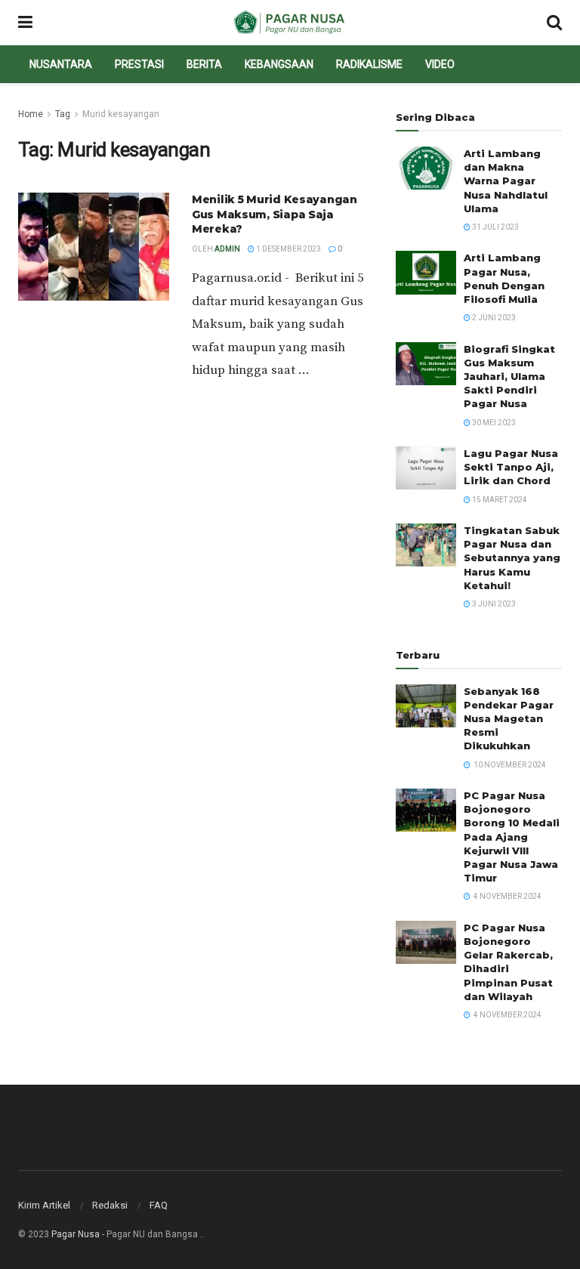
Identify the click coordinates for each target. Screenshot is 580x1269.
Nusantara (60, 64)
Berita (204, 64)
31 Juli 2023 (494, 227)
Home (30, 114)
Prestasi (139, 64)
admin (227, 249)
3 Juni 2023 (493, 604)
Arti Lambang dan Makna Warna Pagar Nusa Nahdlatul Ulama (506, 181)
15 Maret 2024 (498, 500)
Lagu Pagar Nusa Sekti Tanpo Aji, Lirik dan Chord (511, 466)
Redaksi (110, 1205)
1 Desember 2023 (288, 249)
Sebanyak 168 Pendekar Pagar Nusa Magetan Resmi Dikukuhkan (509, 718)
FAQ (159, 1205)
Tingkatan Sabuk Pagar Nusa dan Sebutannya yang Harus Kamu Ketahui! (512, 557)
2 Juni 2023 (493, 317)
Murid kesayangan (120, 114)
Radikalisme (369, 64)
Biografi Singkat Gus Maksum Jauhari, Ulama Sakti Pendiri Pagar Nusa (509, 376)
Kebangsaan (279, 64)
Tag (62, 114)
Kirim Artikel (44, 1205)
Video (440, 64)
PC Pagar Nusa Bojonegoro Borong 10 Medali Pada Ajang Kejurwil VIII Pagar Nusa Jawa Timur (512, 836)
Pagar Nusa (75, 1234)
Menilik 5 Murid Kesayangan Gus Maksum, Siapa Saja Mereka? (274, 214)
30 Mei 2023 (493, 422)
